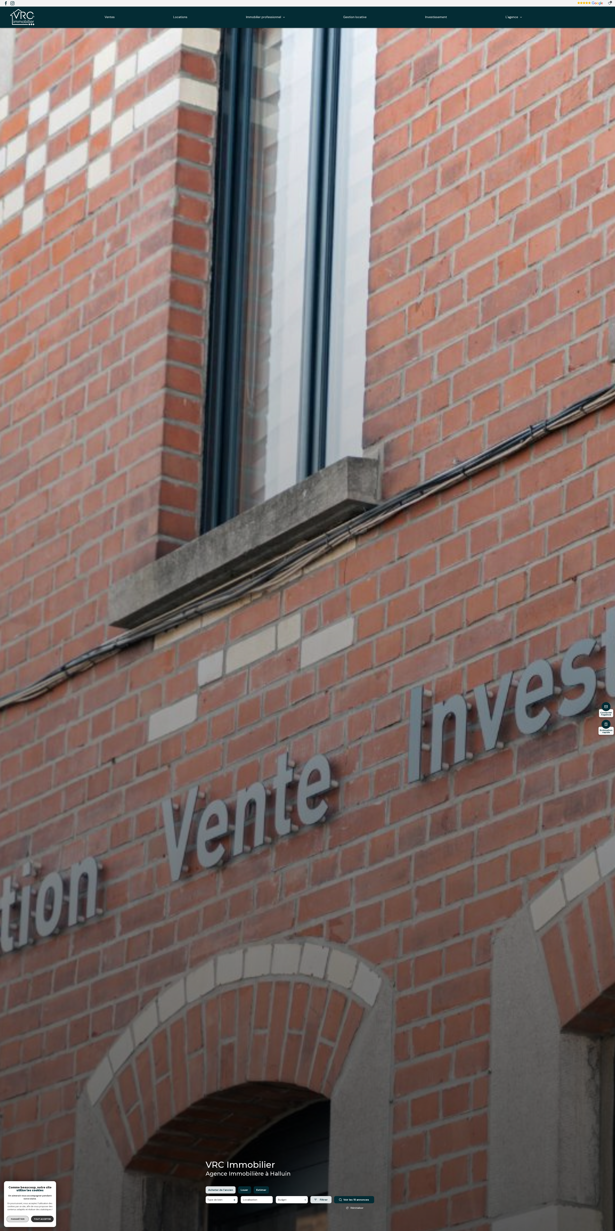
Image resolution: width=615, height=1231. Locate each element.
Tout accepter (42, 1219)
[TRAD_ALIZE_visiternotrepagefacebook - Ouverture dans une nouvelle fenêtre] (6, 3)
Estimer (261, 1190)
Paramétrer (18, 1219)
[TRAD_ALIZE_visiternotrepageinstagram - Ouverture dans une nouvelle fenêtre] (12, 3)
